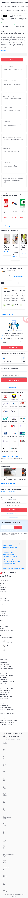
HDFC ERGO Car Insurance (19, 565)
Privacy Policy (3, 606)
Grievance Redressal (4, 608)
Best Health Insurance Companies (7, 681)
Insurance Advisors (16, 2)
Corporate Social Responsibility (6, 637)
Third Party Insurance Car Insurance (10, 556)
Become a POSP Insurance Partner (7, 713)
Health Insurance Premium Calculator (8, 688)
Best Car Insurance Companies (6, 675)
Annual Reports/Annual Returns (6, 630)
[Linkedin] (8, 576)
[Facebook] (1, 576)
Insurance (5, 2)
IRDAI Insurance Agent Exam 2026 (7, 722)
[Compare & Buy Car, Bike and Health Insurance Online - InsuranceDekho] (8, 573)
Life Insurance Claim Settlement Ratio (7, 700)
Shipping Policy (3, 611)
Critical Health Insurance (5, 687)
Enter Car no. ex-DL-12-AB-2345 (8, 527)
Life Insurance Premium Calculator (7, 709)
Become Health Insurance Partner (7, 717)
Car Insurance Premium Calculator (10, 547)
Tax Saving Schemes (4, 600)
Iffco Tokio (21, 211)
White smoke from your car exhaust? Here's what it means (8, 478)
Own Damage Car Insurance (6, 671)
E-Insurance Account (4, 617)
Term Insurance (3, 593)
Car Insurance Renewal (7, 545)
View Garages (5, 217)
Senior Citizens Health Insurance (6, 692)
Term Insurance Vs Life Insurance (7, 702)
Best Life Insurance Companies (6, 703)
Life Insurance (3, 591)
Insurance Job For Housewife (6, 724)
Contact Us (2, 622)
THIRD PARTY (8, 10)
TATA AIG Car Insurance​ (8, 565)
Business (2, 596)
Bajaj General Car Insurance (8, 566)
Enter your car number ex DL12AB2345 (10, 375)
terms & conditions (8, 524)
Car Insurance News (10, 483)
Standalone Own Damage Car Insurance (11, 561)
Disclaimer (2, 628)
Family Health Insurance (5, 690)
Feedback (2, 624)
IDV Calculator (3, 670)
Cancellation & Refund (4, 615)
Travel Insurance (3, 598)
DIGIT (2, 10)
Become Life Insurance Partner (6, 718)
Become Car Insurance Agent (8, 491)
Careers (1, 635)
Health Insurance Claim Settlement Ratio (8, 685)
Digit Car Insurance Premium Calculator (15, 250)
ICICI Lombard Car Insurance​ (9, 563)
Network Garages (6, 226)
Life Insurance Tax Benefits (5, 707)
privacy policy (16, 524)
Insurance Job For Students (5, 726)
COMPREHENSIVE (16, 10)
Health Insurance (3, 589)
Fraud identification (4, 626)
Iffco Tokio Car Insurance (8, 568)
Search (12, 60)
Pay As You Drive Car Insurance (9, 558)
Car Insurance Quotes (14, 543)
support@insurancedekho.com (10, 578)
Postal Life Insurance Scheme (6, 696)
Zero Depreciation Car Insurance (9, 554)
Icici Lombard (14, 211)
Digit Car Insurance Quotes (7, 247)
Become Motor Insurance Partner (6, 715)
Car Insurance (6, 543)
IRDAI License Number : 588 (11, 736)
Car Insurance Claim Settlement (9, 549)
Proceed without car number (13, 384)
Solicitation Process (4, 632)
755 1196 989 (5, 580)
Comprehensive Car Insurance (9, 552)
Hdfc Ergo (4, 211)
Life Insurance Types (4, 698)
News (3, 5)
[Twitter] (10, 576)
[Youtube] (3, 576)
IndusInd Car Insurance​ (19, 568)
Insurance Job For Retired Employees (7, 728)
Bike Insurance (3, 587)
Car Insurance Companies (12, 456)
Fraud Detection (3, 609)
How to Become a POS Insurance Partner (8, 720)
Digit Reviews (9, 314)
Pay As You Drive (7, 361)
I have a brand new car (13, 387)
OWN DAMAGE (24, 10)
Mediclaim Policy (3, 683)
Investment (2, 595)
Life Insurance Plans (4, 705)
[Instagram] (5, 576)
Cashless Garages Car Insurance (10, 559)
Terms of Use (2, 613)
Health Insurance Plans (5, 679)
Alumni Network (3, 633)
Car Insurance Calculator (5, 666)
